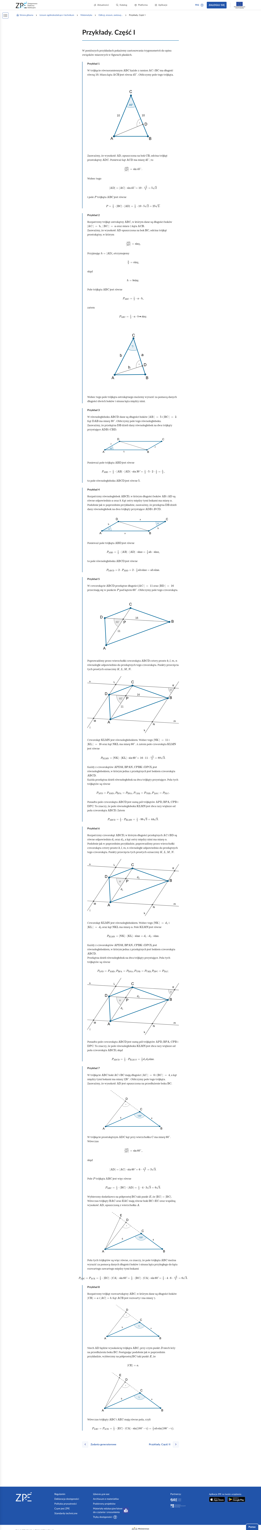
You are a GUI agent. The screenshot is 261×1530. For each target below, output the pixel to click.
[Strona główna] (34, 1496)
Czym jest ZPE (62, 1508)
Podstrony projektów (104, 1504)
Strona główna (26, 15)
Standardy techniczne (65, 1513)
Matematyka (86, 15)
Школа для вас (101, 1494)
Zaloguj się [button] (217, 5)
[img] (133, 115)
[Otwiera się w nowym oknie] (217, 1499)
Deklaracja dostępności (66, 1499)
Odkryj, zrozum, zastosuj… (110, 15)
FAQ (197, 5)
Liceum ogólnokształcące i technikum (57, 15)
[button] (202, 5)
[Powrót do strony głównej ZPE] (26, 5)
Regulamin (59, 1494)
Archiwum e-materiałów (106, 1499)
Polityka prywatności (65, 1504)
